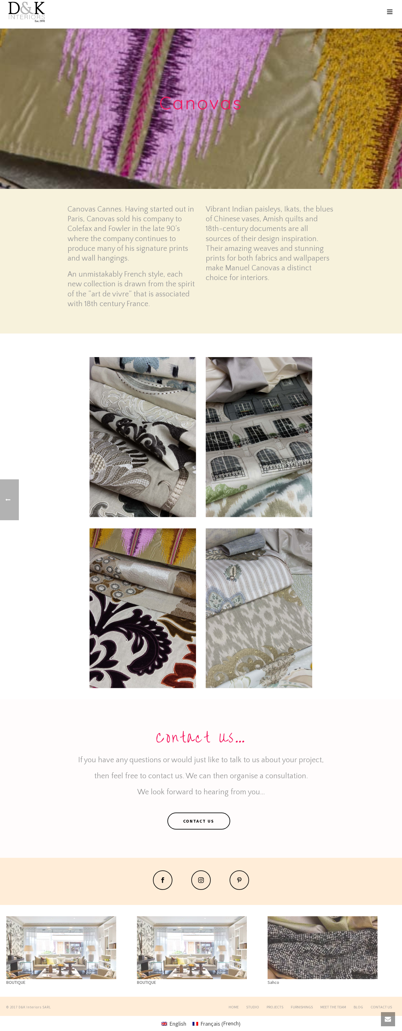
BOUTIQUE (15, 982)
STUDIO (252, 1007)
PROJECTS (275, 1007)
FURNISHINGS (302, 1007)
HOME (234, 1007)
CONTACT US (381, 1007)
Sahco (273, 982)
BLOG (358, 1007)
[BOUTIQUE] (68, 947)
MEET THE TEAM (333, 1007)
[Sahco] (330, 947)
